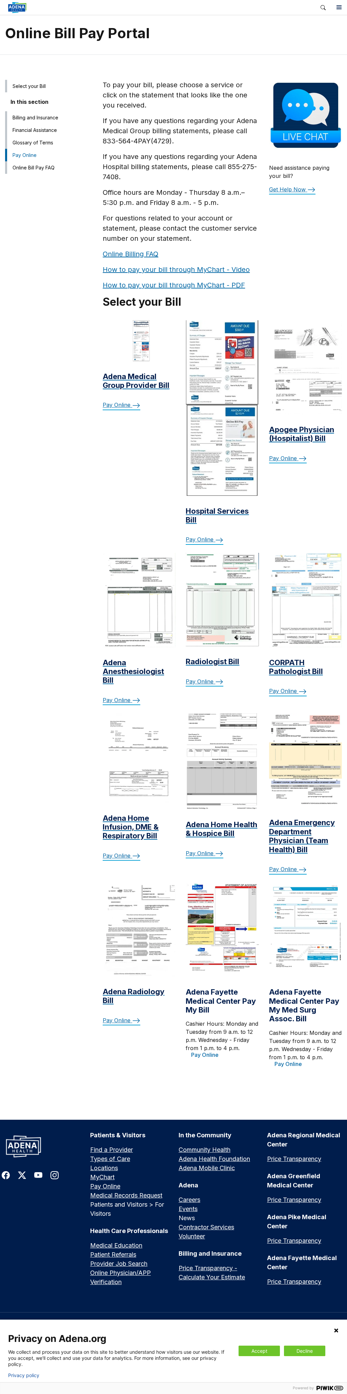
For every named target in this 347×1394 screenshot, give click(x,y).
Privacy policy (23, 1375)
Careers (189, 1199)
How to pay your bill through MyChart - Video (176, 269)
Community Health (204, 1149)
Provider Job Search (118, 1263)
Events (188, 1208)
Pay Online (25, 155)
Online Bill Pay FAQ (34, 167)
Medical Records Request (126, 1195)
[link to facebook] (6, 1174)
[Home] (41, 1146)
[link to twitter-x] (22, 1174)
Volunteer (192, 1236)
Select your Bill (29, 86)
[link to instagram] (54, 1174)
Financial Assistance (35, 130)
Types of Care (110, 1158)
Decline (305, 1351)
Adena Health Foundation (214, 1158)
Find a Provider (111, 1149)
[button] (323, 7)
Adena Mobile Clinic (207, 1167)
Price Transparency (294, 1158)
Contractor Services (206, 1227)
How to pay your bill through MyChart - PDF (174, 285)
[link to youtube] (38, 1174)
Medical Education (116, 1245)
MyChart (102, 1177)
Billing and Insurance (35, 117)
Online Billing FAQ (130, 254)
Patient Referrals (113, 1254)
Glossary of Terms (33, 142)
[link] (157, 7)
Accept (259, 1351)
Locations (104, 1167)
